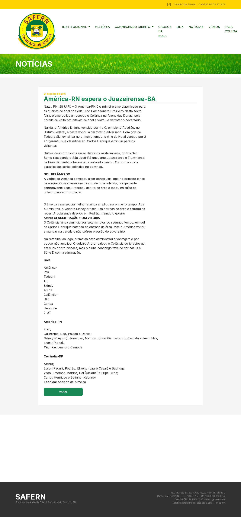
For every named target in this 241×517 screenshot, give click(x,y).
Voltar (63, 392)
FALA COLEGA (231, 29)
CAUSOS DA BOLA (165, 31)
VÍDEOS (214, 27)
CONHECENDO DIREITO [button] (133, 27)
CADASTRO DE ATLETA (212, 4)
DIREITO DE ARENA (185, 4)
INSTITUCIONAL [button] (75, 27)
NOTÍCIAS (196, 27)
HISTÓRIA (102, 27)
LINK (180, 27)
